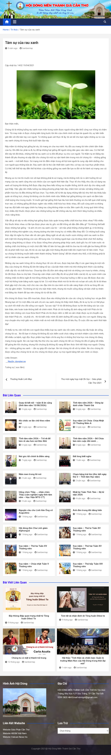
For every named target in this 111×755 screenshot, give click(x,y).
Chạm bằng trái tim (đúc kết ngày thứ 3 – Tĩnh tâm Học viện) (90, 475)
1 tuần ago (80, 460)
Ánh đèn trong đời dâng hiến (87, 510)
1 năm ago (67, 667)
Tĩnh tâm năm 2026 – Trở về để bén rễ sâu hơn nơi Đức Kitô (34, 439)
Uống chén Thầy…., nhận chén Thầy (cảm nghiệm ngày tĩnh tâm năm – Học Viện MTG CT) (35, 495)
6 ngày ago (81, 427)
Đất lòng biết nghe (82, 456)
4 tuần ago (80, 498)
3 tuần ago (26, 501)
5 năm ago (12, 48)
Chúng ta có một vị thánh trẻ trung (29, 658)
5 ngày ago (81, 409)
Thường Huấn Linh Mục (21, 379)
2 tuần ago (26, 478)
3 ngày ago (27, 409)
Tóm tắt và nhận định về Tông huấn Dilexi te (83, 616)
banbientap (27, 48)
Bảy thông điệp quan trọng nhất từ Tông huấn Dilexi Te (29, 617)
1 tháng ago (27, 516)
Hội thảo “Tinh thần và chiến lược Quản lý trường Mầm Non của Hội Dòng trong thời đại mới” (83, 661)
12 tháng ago (14, 662)
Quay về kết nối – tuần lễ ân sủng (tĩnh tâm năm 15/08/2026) (35, 404)
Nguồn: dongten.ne (16, 361)
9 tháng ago (13, 622)
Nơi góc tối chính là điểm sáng (34, 456)
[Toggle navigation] (14, 21)
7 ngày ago (27, 460)
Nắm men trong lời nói (30, 474)
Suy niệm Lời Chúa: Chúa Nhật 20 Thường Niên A (88, 422)
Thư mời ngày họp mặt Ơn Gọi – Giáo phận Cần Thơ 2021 (81, 381)
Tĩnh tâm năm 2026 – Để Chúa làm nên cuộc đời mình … (88, 439)
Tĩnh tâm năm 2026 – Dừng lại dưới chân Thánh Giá (88, 404)
